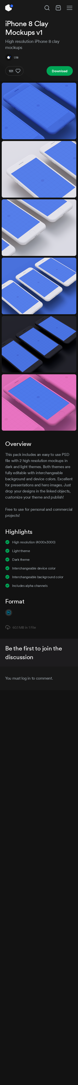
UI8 (16, 57)
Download (60, 71)
